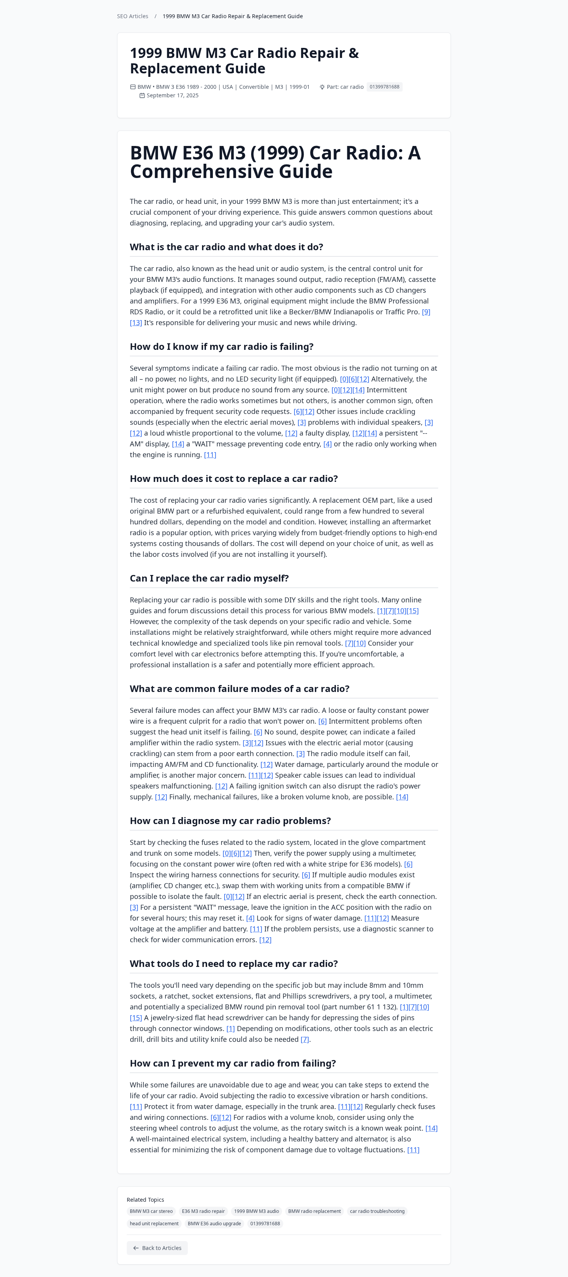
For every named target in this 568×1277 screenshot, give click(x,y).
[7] (390, 610)
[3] (302, 422)
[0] (344, 378)
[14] (358, 389)
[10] (400, 610)
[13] (136, 322)
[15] (412, 610)
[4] (327, 443)
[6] (353, 378)
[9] (426, 311)
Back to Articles (162, 1248)
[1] (381, 610)
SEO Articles (132, 16)
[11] (210, 454)
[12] (363, 378)
